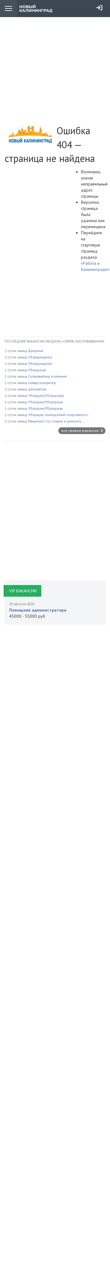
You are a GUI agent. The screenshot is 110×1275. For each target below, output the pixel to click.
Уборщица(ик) (40, 357)
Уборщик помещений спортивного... (59, 414)
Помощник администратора (37, 610)
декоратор (37, 389)
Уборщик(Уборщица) (46, 395)
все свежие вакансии (80, 430)
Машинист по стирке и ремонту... (56, 421)
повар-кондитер (42, 382)
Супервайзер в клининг (48, 376)
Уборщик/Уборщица (45, 402)
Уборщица (37, 370)
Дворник (35, 350)
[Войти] (99, 7)
